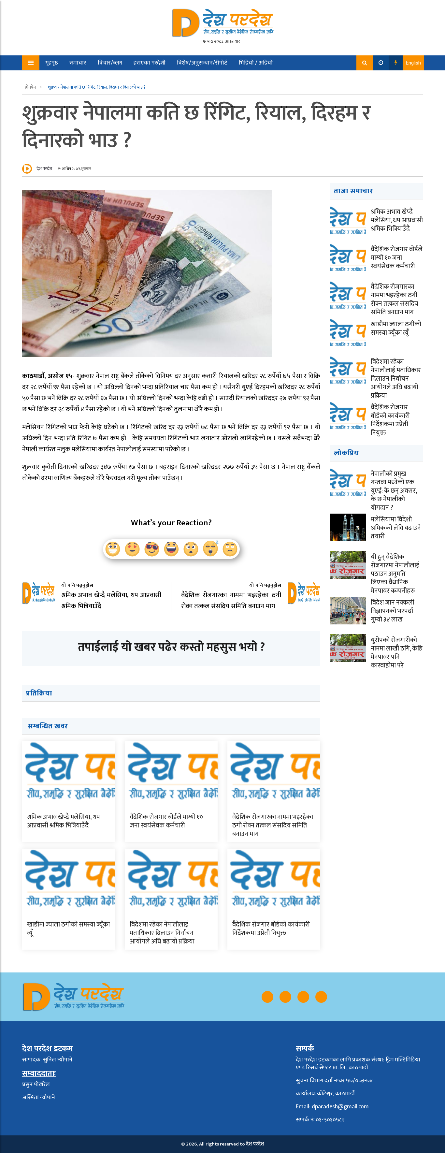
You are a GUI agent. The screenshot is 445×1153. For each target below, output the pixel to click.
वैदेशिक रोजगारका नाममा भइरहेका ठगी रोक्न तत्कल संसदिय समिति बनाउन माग (272, 825)
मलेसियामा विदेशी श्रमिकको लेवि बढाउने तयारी (396, 528)
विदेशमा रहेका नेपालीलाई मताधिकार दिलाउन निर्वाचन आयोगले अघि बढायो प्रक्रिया (162, 933)
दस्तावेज (98, 78)
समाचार (77, 63)
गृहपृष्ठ (51, 63)
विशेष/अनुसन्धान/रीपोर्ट (202, 63)
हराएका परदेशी (149, 63)
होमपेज (31, 87)
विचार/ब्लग (110, 63)
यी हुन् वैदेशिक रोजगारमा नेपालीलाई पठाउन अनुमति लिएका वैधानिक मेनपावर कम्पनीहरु (395, 573)
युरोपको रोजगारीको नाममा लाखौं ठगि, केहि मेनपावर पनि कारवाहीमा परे (397, 653)
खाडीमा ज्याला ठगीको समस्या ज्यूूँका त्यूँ (68, 929)
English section (59, 78)
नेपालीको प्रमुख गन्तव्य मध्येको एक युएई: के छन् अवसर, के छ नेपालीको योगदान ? (394, 490)
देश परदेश (44, 168)
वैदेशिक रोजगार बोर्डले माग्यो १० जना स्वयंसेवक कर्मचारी (166, 821)
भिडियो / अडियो (256, 63)
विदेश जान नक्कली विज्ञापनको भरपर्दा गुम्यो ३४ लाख (392, 611)
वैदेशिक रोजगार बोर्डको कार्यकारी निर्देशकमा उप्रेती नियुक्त (271, 929)
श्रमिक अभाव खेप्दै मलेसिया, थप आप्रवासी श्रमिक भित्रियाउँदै (63, 821)
